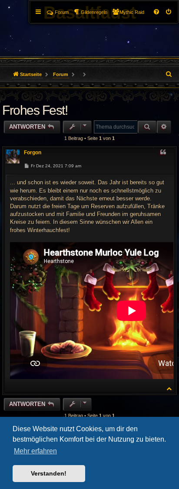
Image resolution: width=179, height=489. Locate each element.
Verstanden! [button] (48, 473)
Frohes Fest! (34, 110)
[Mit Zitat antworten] (163, 152)
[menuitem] (169, 12)
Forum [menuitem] (62, 12)
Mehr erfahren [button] (35, 451)
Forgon (32, 153)
